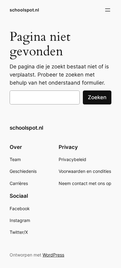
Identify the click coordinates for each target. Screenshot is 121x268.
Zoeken (97, 97)
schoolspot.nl (24, 9)
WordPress (53, 254)
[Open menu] (107, 10)
